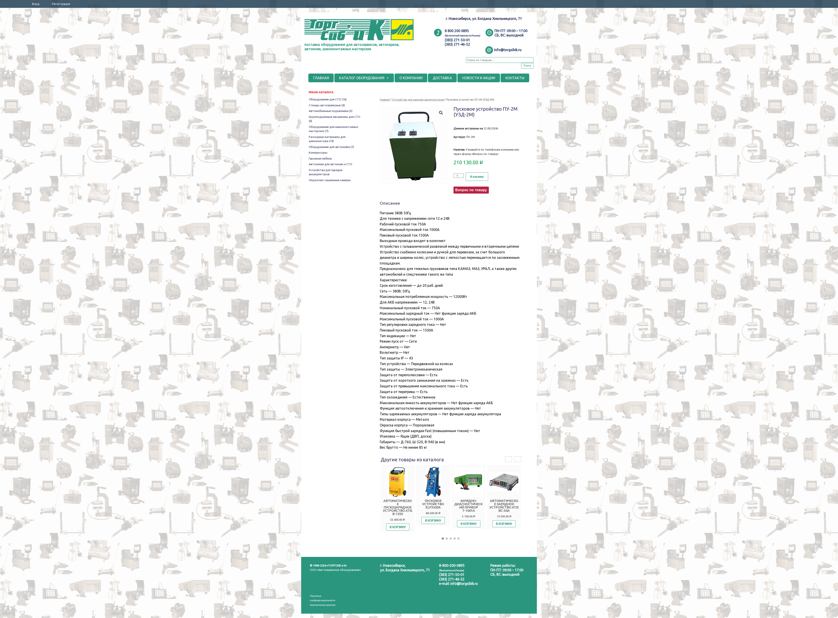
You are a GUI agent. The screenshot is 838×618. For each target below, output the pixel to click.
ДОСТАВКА (442, 78)
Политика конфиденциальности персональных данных (322, 600)
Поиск (527, 65)
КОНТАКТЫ (514, 78)
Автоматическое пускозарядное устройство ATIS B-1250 (397, 507)
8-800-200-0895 (452, 565)
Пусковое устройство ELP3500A (433, 504)
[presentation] (508, 459)
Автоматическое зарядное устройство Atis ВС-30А (504, 505)
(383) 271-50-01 (451, 575)
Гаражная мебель (320, 158)
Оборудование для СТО (328, 99)
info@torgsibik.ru (464, 583)
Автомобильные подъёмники (330, 110)
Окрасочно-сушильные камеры (330, 180)
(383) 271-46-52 (451, 579)
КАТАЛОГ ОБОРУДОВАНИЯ (361, 78)
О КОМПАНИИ (410, 78)
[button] (443, 539)
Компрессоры (318, 152)
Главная (385, 99)
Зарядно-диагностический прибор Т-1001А (468, 505)
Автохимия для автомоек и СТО (330, 164)
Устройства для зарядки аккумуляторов (418, 99)
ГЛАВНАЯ (321, 78)
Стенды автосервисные (327, 105)
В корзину (477, 176)
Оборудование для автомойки (331, 146)
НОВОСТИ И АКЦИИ (478, 78)
